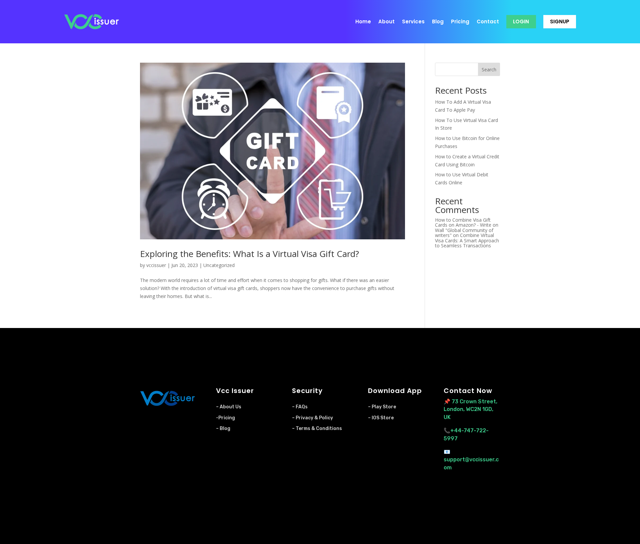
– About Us (228, 407)
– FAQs (300, 407)
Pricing (460, 21)
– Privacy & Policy (312, 418)
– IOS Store (381, 418)
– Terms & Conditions (317, 428)
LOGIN (521, 21)
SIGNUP (559, 21)
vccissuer (156, 265)
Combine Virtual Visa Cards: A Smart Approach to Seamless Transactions (467, 240)
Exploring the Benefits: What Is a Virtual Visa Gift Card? (249, 254)
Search (489, 69)
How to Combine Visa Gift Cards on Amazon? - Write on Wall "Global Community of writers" (466, 227)
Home (363, 21)
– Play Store (382, 407)
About (386, 21)
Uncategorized (219, 265)
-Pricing (225, 418)
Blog (438, 21)
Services (413, 21)
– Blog (223, 428)
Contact (488, 21)
